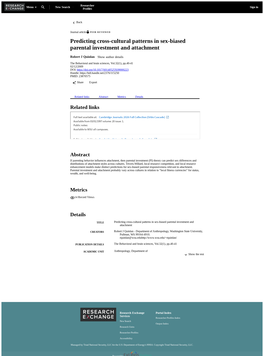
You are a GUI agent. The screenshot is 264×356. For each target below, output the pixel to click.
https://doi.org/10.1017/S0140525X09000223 (103, 69)
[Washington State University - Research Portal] (14, 7)
